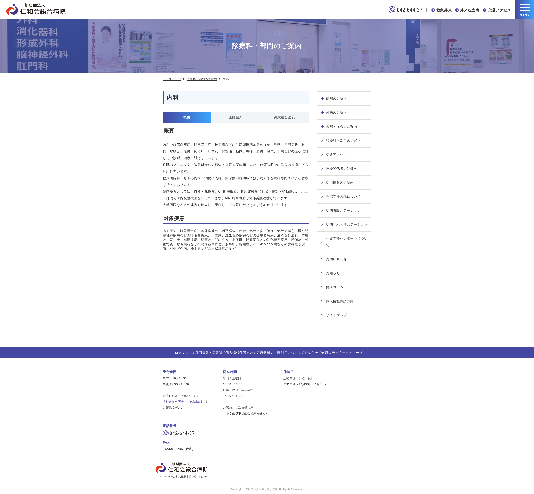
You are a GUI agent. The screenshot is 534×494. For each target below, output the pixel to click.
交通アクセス (499, 10)
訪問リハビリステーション (347, 224)
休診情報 (196, 401)
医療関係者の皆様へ (341, 168)
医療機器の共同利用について (278, 352)
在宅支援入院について (343, 196)
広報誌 (217, 352)
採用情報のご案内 (340, 182)
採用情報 (202, 352)
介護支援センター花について (347, 242)
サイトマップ (336, 315)
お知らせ (333, 273)
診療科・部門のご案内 (202, 79)
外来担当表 (470, 10)
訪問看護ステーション (343, 210)
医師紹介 (236, 117)
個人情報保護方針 (340, 301)
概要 (186, 117)
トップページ (172, 79)
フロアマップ (181, 352)
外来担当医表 (284, 117)
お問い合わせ (336, 259)
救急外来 (444, 10)
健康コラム (334, 287)
